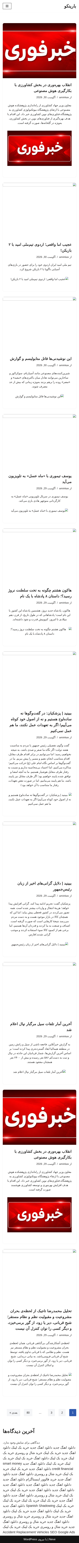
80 (28, 1412)
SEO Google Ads (62, 1532)
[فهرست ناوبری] (7, 6)
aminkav (64, 97)
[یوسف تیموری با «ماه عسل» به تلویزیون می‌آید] (39, 441)
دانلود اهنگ (41, 1458)
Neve (52, 1539)
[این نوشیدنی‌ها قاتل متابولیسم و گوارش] (39, 324)
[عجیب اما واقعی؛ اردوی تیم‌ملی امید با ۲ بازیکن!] (39, 210)
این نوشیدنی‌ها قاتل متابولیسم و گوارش (41, 359)
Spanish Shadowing (40, 1506)
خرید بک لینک (20, 1447)
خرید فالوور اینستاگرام (41, 1479)
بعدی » (13, 1412)
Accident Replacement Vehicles (26, 1532)
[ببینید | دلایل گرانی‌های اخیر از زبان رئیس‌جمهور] (39, 849)
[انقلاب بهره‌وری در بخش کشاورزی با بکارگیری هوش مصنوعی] (39, 50)
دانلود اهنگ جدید (64, 1447)
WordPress (30, 1539)
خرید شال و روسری (28, 1453)
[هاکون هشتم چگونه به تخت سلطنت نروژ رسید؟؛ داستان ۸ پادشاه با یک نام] (39, 556)
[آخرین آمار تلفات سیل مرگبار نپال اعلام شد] (39, 989)
